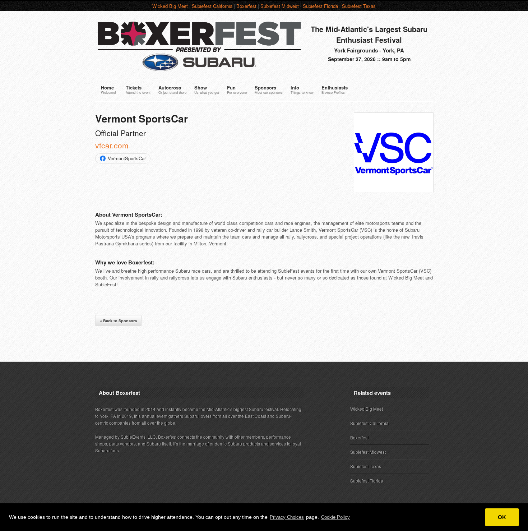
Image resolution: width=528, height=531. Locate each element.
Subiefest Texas (359, 6)
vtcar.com (112, 145)
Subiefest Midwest (279, 6)
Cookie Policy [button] (335, 517)
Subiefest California (212, 6)
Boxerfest (246, 6)
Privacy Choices (287, 517)
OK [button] (502, 517)
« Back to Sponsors (118, 320)
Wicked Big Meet (170, 6)
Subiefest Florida (320, 6)
